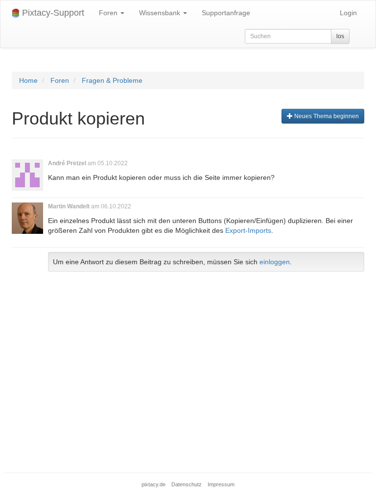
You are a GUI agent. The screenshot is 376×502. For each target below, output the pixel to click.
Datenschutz (186, 484)
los (340, 36)
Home (28, 80)
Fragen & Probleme (112, 80)
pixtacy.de (153, 484)
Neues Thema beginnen (326, 116)
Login (348, 13)
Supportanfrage (226, 13)
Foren (109, 13)
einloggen (274, 262)
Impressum (221, 484)
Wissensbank (160, 13)
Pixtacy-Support (52, 13)
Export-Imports (248, 230)
